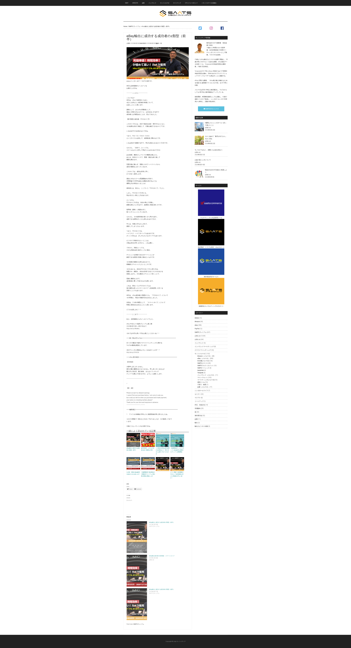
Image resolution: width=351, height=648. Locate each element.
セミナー (198, 394)
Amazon (197, 321)
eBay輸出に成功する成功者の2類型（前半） (133, 449)
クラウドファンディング (203, 350)
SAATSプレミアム (138, 624)
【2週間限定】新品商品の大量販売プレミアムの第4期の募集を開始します (148, 474)
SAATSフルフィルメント (205, 365)
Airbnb (197, 318)
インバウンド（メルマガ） (206, 375)
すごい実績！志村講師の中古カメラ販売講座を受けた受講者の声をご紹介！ (176, 475)
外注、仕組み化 (200, 405)
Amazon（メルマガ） (204, 356)
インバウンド (199, 343)
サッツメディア (175, 14)
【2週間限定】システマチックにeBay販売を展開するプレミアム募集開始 (177, 450)
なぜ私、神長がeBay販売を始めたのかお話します (133, 473)
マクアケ (198, 398)
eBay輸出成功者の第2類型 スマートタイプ (161, 556)
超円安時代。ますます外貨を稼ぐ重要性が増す (147, 449)
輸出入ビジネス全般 (201, 426)
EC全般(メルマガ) (203, 361)
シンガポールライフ (201, 390)
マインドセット (202, 377)
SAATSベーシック (203, 368)
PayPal (197, 329)
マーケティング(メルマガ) (205, 380)
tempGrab (200, 370)
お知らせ (208, 127)
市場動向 (198, 408)
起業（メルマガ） (203, 387)
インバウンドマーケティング (204, 346)
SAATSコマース (202, 363)
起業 (196, 419)
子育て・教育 (201, 384)
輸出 (196, 423)
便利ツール (201, 382)
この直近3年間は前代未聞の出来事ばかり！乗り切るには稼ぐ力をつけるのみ (162, 450)
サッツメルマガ (200, 354)
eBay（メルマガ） (203, 358)
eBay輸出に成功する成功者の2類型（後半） (161, 589)
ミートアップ (199, 401)
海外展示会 (198, 415)
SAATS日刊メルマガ (212, 109)
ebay (196, 325)
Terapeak (200, 373)
